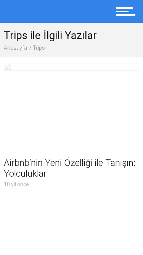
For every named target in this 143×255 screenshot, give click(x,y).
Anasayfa (15, 48)
